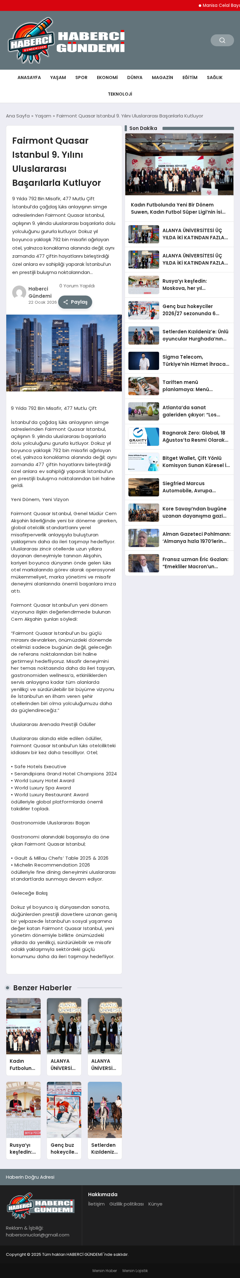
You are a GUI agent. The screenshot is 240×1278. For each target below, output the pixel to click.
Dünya (134, 77)
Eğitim (190, 77)
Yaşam (58, 77)
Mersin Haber (104, 1270)
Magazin (162, 77)
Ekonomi (107, 77)
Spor (81, 77)
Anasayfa (29, 77)
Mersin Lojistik (135, 1270)
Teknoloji (120, 94)
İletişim (96, 1204)
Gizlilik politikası (126, 1204)
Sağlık (214, 77)
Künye (155, 1204)
